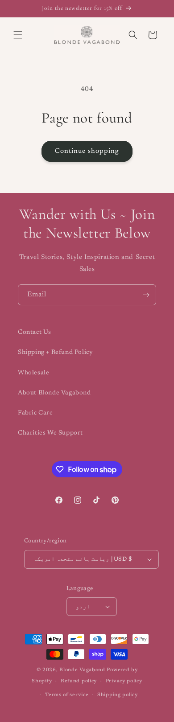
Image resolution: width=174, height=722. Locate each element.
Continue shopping (87, 151)
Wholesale (33, 373)
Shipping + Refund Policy (55, 352)
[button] (18, 35)
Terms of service (66, 695)
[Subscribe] (146, 294)
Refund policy (79, 681)
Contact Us (34, 332)
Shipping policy (117, 695)
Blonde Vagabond (82, 670)
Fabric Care (35, 413)
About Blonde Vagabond (54, 393)
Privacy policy (124, 681)
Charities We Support (50, 433)
